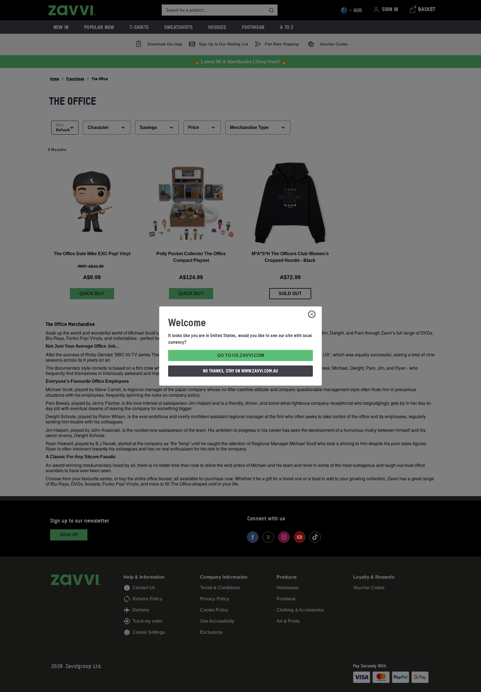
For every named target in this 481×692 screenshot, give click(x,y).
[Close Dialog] (311, 314)
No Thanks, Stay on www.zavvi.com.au (240, 371)
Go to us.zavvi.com (240, 355)
